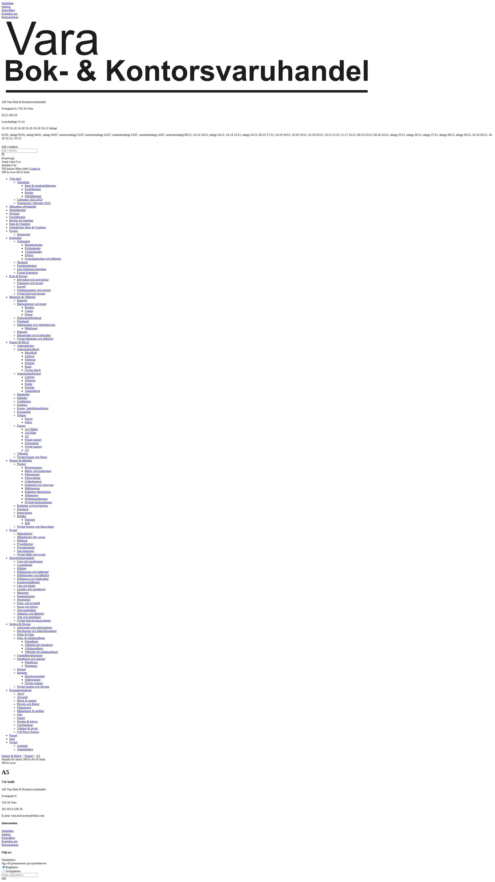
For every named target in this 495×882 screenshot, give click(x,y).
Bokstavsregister (35, 676)
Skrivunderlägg (26, 610)
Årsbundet (23, 241)
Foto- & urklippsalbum (31, 638)
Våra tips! (15, 178)
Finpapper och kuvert (30, 283)
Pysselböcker (25, 544)
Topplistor (23, 182)
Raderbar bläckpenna (38, 491)
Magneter (23, 592)
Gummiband (24, 565)
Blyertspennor (33, 467)
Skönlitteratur (33, 196)
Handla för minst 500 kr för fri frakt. (24, 761)
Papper (21, 425)
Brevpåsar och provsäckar (33, 279)
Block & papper (27, 700)
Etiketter (22, 398)
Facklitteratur (33, 189)
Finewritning (32, 478)
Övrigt (13, 742)
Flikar (28, 422)
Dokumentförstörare (29, 318)
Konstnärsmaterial (20, 690)
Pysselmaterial (25, 547)
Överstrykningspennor (38, 502)
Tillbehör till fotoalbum (39, 645)
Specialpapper (25, 551)
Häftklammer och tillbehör (33, 575)
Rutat (28, 366)
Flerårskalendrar (27, 265)
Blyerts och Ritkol (28, 704)
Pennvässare (24, 512)
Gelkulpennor (33, 481)
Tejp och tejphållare (29, 617)
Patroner (30, 519)
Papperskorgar (26, 596)
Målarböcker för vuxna (31, 537)
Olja (19, 714)
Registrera (12, 867)
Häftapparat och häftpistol (33, 572)
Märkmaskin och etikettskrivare (36, 324)
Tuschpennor (25, 725)
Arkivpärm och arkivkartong (34, 627)
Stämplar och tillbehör (30, 613)
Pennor (21, 464)
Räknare (22, 331)
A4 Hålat (30, 432)
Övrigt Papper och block (32, 457)
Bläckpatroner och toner (31, 304)
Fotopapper (32, 443)
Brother (29, 307)
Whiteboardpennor (36, 498)
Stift (27, 523)
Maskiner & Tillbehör (22, 297)
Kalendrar (15, 237)
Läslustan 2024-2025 (30, 199)
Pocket (29, 192)
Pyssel (13, 530)
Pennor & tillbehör (20, 460)
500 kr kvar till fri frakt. (16, 172)
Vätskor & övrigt (27, 728)
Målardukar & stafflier (30, 711)
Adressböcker (25, 345)
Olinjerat (30, 359)
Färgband (23, 321)
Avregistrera (13, 871)
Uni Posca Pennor (28, 732)
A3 (27, 436)
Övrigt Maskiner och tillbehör (35, 338)
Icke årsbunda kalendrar (31, 269)
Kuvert (21, 286)
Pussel (13, 735)
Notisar (21, 415)
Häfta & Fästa (25, 634)
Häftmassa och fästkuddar (33, 578)
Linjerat (29, 356)
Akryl (20, 693)
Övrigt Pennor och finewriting (35, 526)
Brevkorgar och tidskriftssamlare (37, 631)
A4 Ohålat (31, 429)
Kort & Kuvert (18, 276)
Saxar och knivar (27, 606)
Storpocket (23, 234)
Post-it (28, 418)
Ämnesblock (32, 391)
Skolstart (22, 262)
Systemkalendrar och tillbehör (43, 258)
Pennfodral (23, 599)
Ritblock (22, 540)
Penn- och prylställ (28, 603)
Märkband (31, 328)
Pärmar (21, 669)
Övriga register (34, 683)
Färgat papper (33, 439)
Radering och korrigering (32, 505)
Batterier (22, 300)
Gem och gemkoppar (30, 561)
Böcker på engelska (21, 220)
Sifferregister (32, 679)
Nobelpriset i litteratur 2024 (33, 203)
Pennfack (22, 509)
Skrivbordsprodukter (21, 558)
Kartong (22, 404)
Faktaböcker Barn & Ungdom (27, 227)
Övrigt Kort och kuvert (31, 293)
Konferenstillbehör (28, 582)
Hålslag (21, 568)
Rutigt (28, 384)
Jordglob (22, 745)
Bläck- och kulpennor (38, 471)
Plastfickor (31, 662)
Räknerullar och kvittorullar (34, 335)
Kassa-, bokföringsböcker (32, 408)
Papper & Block (19, 342)
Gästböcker (24, 401)
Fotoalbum (31, 641)
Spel (12, 739)
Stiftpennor (31, 495)
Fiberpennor (32, 474)
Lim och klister (26, 585)
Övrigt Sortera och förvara (33, 686)
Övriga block (33, 370)
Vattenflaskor (25, 749)
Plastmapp (31, 665)
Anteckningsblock (28, 349)
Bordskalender (34, 244)
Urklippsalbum (34, 648)
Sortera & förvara (20, 624)
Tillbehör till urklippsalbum (41, 652)
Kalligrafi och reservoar (39, 485)
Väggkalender (33, 251)
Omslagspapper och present (34, 290)
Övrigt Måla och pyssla (31, 554)
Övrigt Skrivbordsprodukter (34, 620)
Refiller (21, 516)
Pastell (21, 718)
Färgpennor (24, 707)
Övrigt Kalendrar (27, 272)
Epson (28, 314)
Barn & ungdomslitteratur (40, 185)
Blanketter (23, 394)
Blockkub (31, 352)
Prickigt (29, 363)
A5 (27, 450)
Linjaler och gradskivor (31, 589)
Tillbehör (22, 453)
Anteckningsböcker (29, 373)
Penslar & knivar (27, 721)
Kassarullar (24, 411)
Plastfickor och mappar (31, 658)
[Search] (3, 154)
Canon (29, 311)
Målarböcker (24, 533)
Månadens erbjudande (22, 206)
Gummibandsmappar (30, 655)
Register (22, 672)
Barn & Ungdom (19, 224)
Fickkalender (33, 248)
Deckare (14, 213)
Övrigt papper (33, 446)
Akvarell (22, 697)
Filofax (29, 255)
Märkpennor (32, 488)
